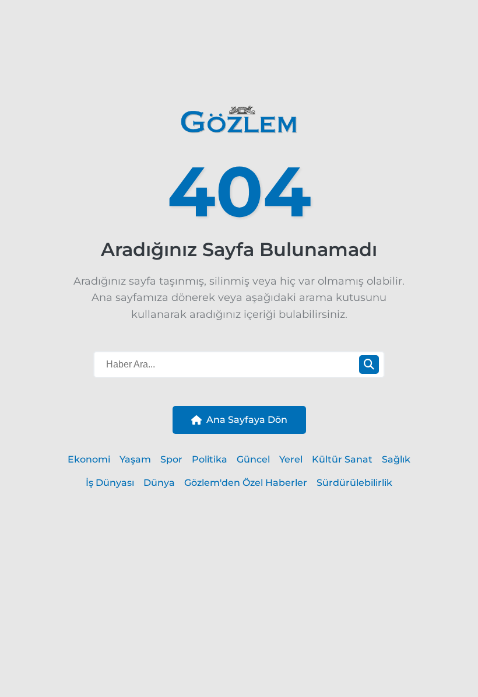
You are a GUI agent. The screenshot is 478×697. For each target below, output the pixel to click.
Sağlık (396, 459)
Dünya (159, 482)
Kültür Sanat (342, 459)
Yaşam (135, 459)
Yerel (291, 459)
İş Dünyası (110, 482)
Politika (209, 459)
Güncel (253, 459)
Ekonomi (89, 459)
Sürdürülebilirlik (354, 482)
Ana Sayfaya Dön (246, 419)
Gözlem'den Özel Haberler (245, 482)
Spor (171, 459)
